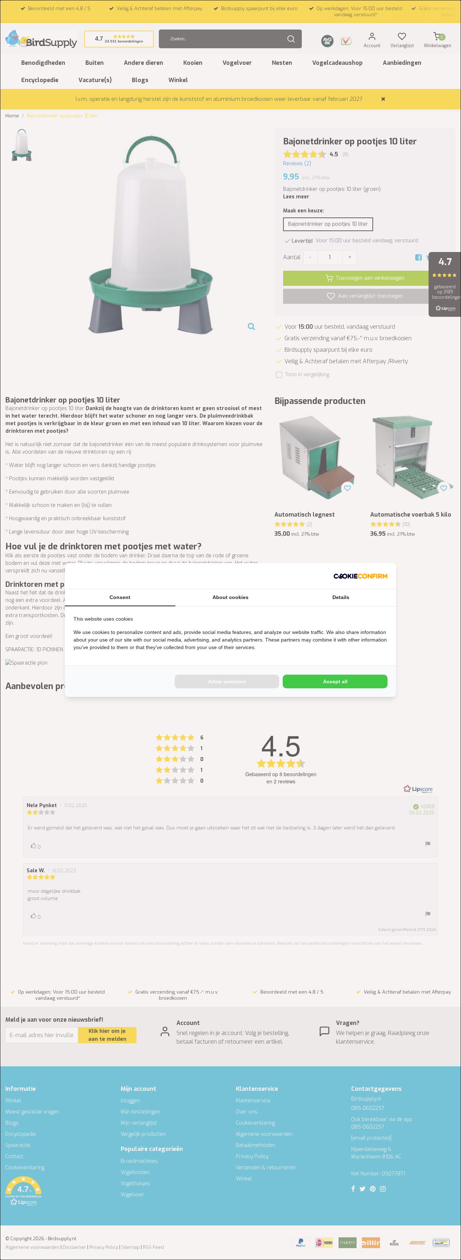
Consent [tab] (119, 597)
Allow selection (227, 681)
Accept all (335, 681)
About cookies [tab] (230, 597)
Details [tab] (340, 597)
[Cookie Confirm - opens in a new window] (361, 576)
